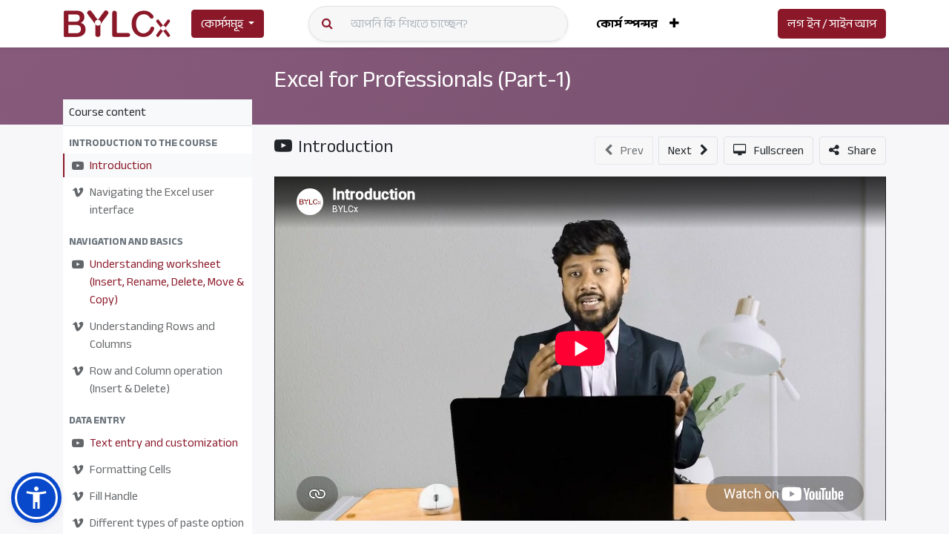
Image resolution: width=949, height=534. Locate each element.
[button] (674, 24)
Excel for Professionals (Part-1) (423, 79)
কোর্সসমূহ (222, 24)
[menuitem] (627, 24)
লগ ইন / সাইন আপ (831, 24)
